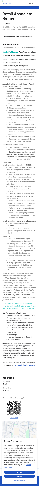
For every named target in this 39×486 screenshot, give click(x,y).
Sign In (30, 3)
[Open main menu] (37, 3)
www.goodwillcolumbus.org (24, 365)
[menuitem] (6, 3)
